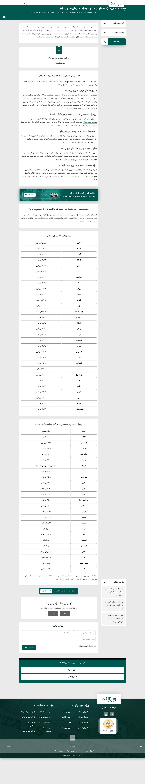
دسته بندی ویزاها (88, 12)
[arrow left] (97, 726)
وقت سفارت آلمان (44, 722)
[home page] (116, 3)
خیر (52, 613)
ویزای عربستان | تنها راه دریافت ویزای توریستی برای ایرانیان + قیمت (114, 618)
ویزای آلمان (66, 711)
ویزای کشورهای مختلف (74, 12)
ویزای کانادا (83, 711)
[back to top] (72, 737)
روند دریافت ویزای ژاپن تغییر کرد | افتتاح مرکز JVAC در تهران (114, 605)
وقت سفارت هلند (28, 731)
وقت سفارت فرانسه (44, 717)
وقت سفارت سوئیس (47, 729)
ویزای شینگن (82, 717)
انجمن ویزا (72, 746)
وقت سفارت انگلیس (30, 724)
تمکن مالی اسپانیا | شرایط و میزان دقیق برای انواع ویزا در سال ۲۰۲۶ (114, 592)
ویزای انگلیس (82, 727)
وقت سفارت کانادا (44, 711)
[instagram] (106, 714)
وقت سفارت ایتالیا (27, 717)
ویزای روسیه (66, 727)
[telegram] (112, 714)
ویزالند (96, 12)
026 (109, 708)
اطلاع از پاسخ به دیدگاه (86, 646)
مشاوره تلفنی (72, 676)
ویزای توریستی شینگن (90, 122)
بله (65, 613)
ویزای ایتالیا (66, 722)
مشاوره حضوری (72, 669)
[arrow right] (121, 726)
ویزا (141, 746)
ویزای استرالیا (82, 722)
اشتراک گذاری (46, 591)
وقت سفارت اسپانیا (27, 711)
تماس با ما (6, 746)
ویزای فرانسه (66, 717)
